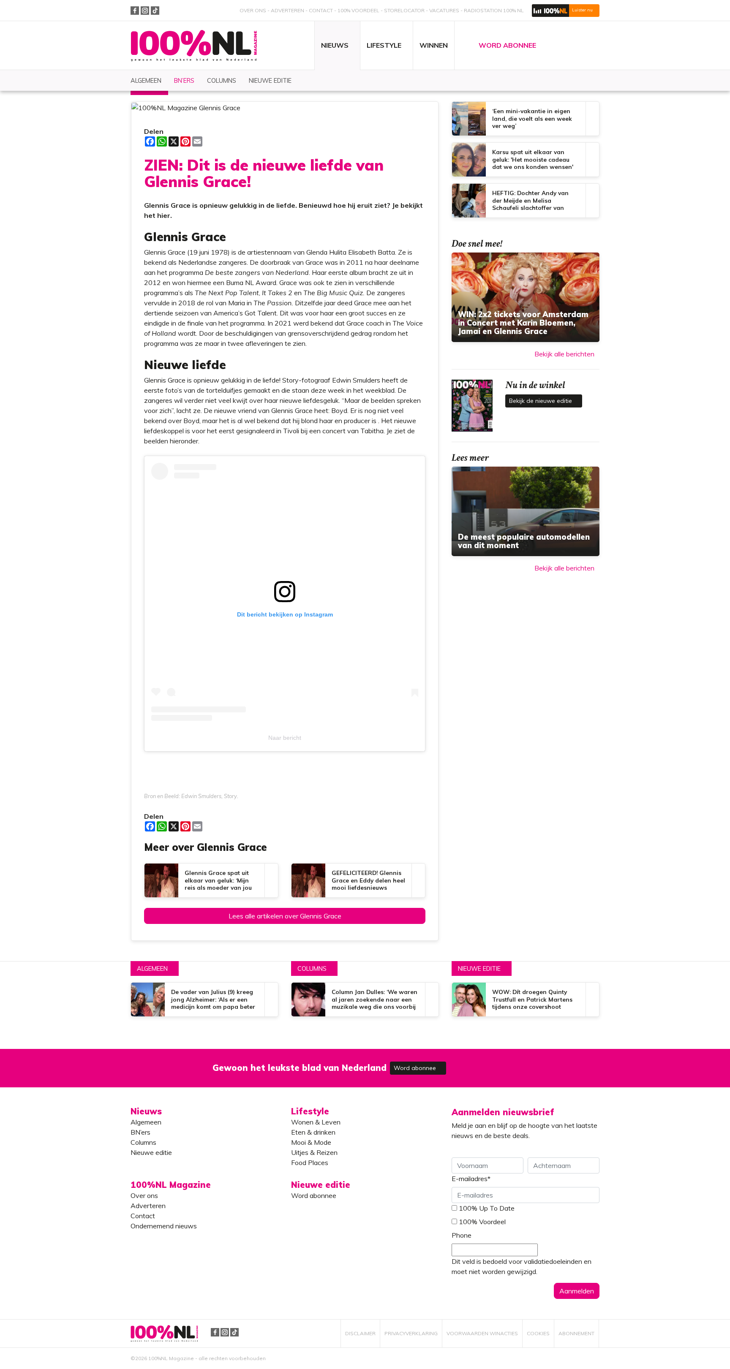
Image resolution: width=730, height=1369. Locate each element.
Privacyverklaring (411, 1333)
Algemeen (152, 969)
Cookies (538, 1333)
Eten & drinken (313, 1132)
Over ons (253, 10)
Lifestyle (310, 1111)
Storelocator (404, 10)
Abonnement (576, 1333)
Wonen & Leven (315, 1122)
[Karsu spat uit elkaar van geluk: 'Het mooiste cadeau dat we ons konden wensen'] (525, 160)
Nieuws (146, 1111)
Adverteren (287, 10)
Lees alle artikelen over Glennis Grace (285, 916)
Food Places (309, 1162)
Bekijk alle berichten (564, 354)
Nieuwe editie (479, 969)
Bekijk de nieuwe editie (541, 401)
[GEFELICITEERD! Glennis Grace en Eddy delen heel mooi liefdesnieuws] (358, 880)
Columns (312, 969)
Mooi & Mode (311, 1142)
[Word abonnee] (488, 1063)
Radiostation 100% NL (494, 10)
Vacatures (444, 10)
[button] (565, 10)
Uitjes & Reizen (314, 1152)
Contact (321, 10)
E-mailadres (471, 1178)
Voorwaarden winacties (482, 1333)
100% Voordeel (358, 10)
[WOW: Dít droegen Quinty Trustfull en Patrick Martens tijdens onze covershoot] (525, 999)
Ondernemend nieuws (164, 1226)
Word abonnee (416, 1068)
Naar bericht (284, 737)
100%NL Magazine (194, 46)
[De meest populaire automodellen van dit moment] (525, 511)
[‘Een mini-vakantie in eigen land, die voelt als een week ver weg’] (525, 119)
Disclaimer (360, 1333)
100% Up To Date (487, 1208)
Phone (461, 1235)
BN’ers (140, 1132)
